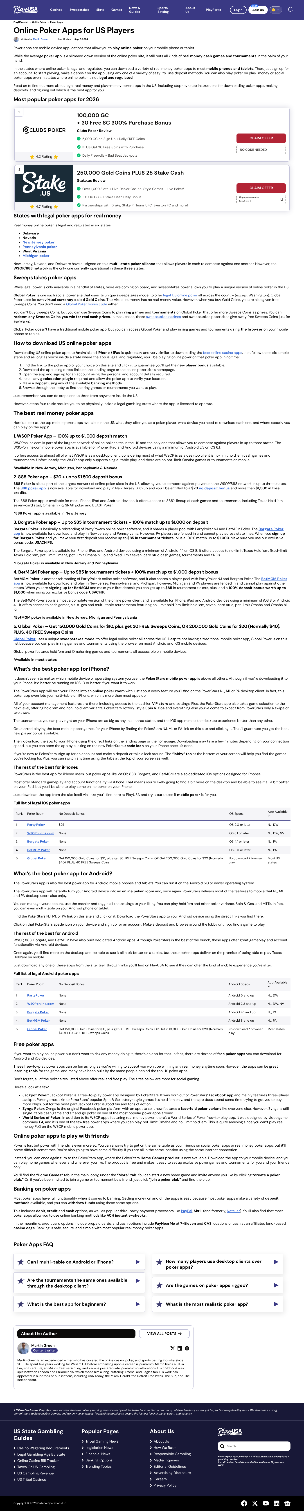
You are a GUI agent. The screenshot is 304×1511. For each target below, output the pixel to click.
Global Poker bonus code (86, 304)
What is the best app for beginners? (66, 1304)
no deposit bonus (214, 488)
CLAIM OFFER (261, 138)
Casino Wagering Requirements (43, 1448)
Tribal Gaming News (102, 1441)
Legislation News (99, 1447)
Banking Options (99, 1460)
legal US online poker (180, 295)
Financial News (98, 1454)
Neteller (233, 1211)
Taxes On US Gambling (36, 1467)
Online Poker (39, 22)
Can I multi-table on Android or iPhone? (70, 1262)
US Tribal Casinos (31, 1479)
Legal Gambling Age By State (41, 1454)
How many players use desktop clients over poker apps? (213, 1264)
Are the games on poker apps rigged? (207, 1285)
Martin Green (43, 1345)
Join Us (258, 10)
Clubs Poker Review (94, 130)
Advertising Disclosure (172, 1473)
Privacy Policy (165, 1485)
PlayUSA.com (21, 22)
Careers (160, 1479)
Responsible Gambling (172, 1454)
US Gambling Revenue (35, 1473)
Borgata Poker (38, 841)
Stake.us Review (91, 180)
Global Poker (25, 639)
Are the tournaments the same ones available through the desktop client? (77, 1283)
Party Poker (36, 825)
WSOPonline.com (40, 833)
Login (238, 10)
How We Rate (165, 1447)
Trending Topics (99, 1466)
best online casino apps (222, 352)
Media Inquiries (166, 1460)
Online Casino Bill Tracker (38, 1460)
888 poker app (33, 488)
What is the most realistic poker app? (207, 1304)
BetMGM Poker (38, 850)
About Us (161, 1441)
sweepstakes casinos (163, 316)
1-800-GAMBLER (265, 1456)
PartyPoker (35, 995)
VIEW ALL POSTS (161, 1333)
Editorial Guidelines (170, 1466)
